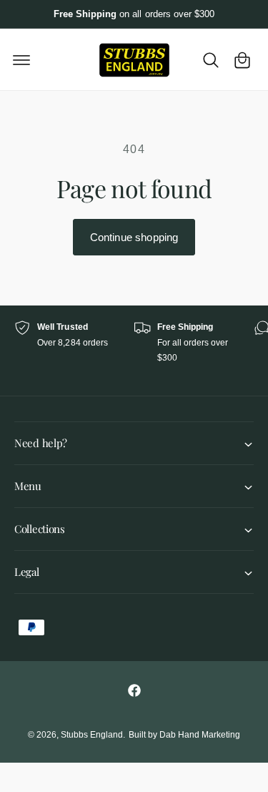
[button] (21, 60)
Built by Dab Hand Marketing (184, 735)
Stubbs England (92, 735)
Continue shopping (134, 237)
